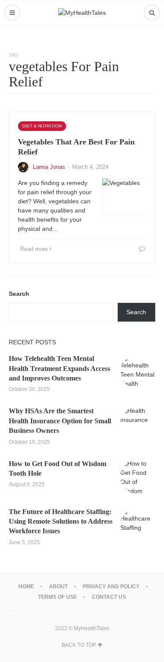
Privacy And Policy (111, 586)
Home (26, 586)
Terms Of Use (57, 597)
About (58, 586)
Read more (34, 249)
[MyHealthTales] (82, 12)
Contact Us (109, 597)
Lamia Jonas (49, 167)
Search (19, 293)
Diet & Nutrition (42, 125)
